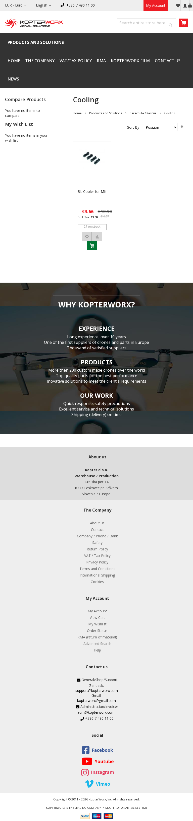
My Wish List (178, 5)
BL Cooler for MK (92, 191)
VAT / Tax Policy (97, 555)
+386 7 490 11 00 (80, 5)
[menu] (96, 60)
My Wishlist (97, 624)
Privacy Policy (97, 562)
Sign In (185, 5)
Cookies (97, 581)
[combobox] (146, 23)
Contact (97, 529)
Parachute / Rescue (143, 113)
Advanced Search (97, 643)
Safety (97, 542)
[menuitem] (36, 42)
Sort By (133, 127)
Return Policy (97, 549)
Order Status (97, 630)
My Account (155, 5)
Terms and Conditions (97, 568)
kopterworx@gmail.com (96, 700)
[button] (16, 5)
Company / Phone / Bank (97, 536)
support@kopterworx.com (96, 690)
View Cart (97, 617)
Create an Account (190, 5)
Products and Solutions (105, 113)
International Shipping (97, 575)
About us (97, 523)
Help (97, 650)
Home (77, 113)
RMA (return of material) (97, 637)
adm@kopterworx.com (96, 712)
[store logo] (34, 24)
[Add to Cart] (92, 245)
